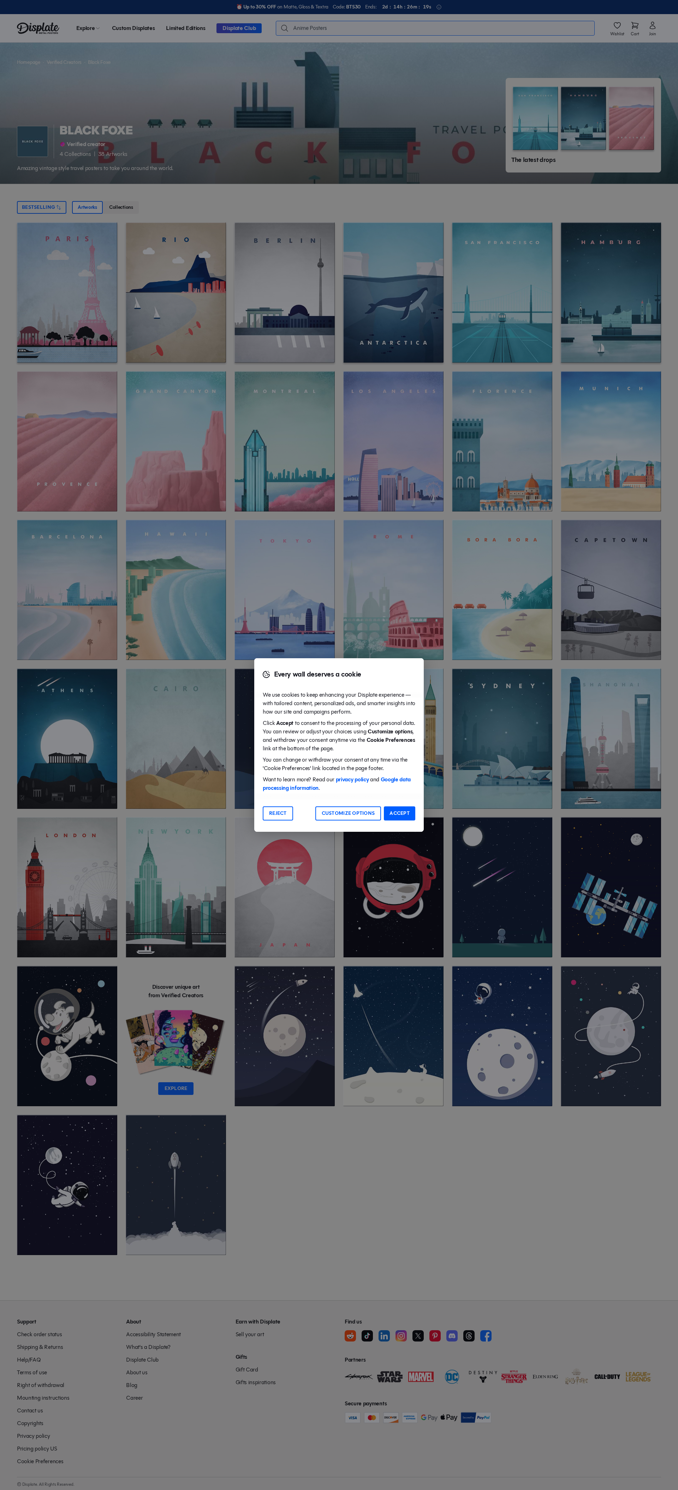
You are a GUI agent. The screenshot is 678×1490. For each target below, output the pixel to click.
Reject (278, 813)
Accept (399, 813)
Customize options (348, 813)
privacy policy (352, 779)
